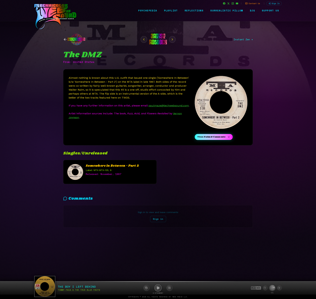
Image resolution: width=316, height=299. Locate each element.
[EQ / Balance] (169, 288)
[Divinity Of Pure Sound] (144, 39)
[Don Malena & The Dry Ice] (172, 39)
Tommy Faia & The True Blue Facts (79, 289)
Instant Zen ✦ (243, 39)
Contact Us (254, 3)
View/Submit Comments (211, 136)
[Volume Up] (279, 288)
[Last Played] (146, 288)
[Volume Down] (265, 288)
